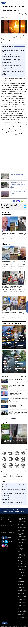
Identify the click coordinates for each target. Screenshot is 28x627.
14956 (12, 268)
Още (18, 10)
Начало (3, 510)
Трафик (11, 511)
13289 (11, 347)
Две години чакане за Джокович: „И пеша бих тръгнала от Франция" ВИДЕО (7, 340)
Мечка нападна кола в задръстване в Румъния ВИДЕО (16, 386)
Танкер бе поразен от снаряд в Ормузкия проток (15, 406)
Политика (17, 6)
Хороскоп (4, 449)
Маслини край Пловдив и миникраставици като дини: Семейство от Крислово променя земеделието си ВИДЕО (20, 363)
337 (17, 408)
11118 (11, 372)
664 (17, 401)
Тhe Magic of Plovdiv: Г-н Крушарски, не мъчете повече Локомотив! (21, 263)
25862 (12, 317)
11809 (18, 291)
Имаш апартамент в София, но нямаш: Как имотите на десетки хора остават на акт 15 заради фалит (17, 412)
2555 (20, 268)
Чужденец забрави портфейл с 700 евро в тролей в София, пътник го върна (21, 312)
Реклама (3, 519)
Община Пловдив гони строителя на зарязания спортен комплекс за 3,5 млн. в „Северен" (13, 263)
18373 (10, 443)
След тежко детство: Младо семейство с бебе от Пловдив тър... (14, 494)
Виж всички (23, 212)
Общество (15, 510)
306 (3, 238)
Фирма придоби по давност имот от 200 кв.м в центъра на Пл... (13, 498)
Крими (4, 10)
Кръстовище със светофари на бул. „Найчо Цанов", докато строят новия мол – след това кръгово (6, 263)
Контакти (3, 528)
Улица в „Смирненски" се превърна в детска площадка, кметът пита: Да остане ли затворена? (8, 364)
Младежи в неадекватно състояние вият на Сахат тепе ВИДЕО (14, 485)
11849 (4, 268)
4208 (20, 317)
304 (17, 394)
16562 (23, 372)
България (10, 6)
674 (11, 238)
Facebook (14, 201)
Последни (4, 376)
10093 (23, 347)
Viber (17, 201)
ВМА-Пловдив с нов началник (13, 312)
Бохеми (17, 511)
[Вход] (19, 14)
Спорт (9, 10)
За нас (2, 517)
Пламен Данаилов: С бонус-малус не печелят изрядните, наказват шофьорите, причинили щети (6, 233)
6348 (20, 292)
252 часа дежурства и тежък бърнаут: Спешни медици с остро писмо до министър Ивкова (5, 288)
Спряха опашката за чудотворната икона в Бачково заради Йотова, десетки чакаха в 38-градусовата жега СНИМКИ (20, 338)
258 (25, 237)
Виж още (13, 418)
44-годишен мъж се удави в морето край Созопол (12, 233)
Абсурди (23, 511)
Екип (9, 517)
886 (17, 413)
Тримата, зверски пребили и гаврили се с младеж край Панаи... (13, 490)
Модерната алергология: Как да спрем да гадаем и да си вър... (13, 441)
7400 (4, 317)
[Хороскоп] (14, 468)
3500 (4, 292)
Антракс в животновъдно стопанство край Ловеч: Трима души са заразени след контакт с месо (22, 233)
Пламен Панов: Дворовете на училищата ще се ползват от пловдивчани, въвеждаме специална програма (22, 288)
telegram (19, 201)
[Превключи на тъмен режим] (26, 14)
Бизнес (22, 6)
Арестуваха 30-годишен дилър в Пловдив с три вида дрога (5, 312)
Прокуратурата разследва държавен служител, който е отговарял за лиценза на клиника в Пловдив (15, 288)
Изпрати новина (27, 307)
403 (17, 388)
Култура (13, 10)
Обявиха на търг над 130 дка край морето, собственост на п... (12, 503)
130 (17, 382)
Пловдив (5, 6)
